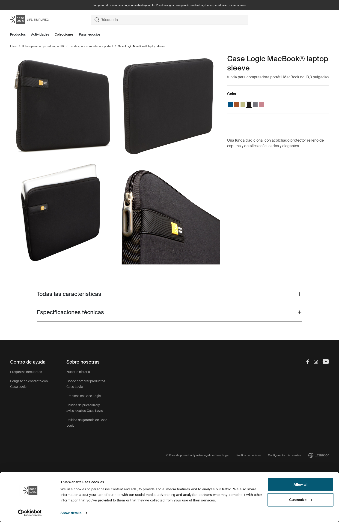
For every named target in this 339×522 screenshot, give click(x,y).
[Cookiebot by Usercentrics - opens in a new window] (30, 513)
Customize (297, 499)
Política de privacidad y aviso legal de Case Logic (197, 455)
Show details (70, 513)
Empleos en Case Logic (83, 396)
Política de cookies (248, 455)
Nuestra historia (78, 372)
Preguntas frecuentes (26, 372)
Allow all (300, 484)
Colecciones (64, 34)
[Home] (50, 19)
